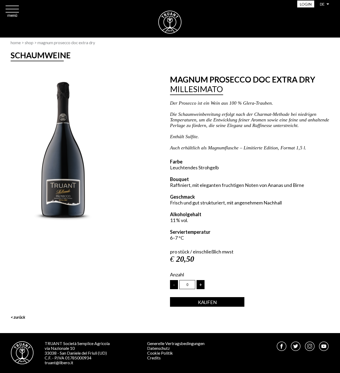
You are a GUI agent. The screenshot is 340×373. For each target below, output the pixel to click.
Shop (29, 42)
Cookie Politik (160, 353)
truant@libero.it (59, 362)
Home (16, 42)
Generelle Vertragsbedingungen (176, 343)
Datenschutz (158, 348)
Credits (154, 357)
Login (306, 4)
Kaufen (207, 302)
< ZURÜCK (18, 317)
